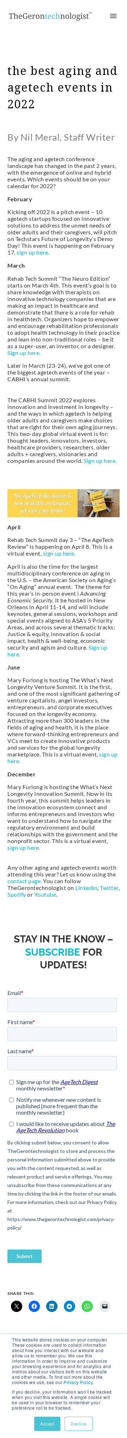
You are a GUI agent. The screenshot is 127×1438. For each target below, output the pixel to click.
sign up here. (33, 252)
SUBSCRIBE (52, 952)
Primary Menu (113, 16)
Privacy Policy (78, 1382)
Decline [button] (79, 1424)
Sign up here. (24, 352)
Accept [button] (47, 1424)
